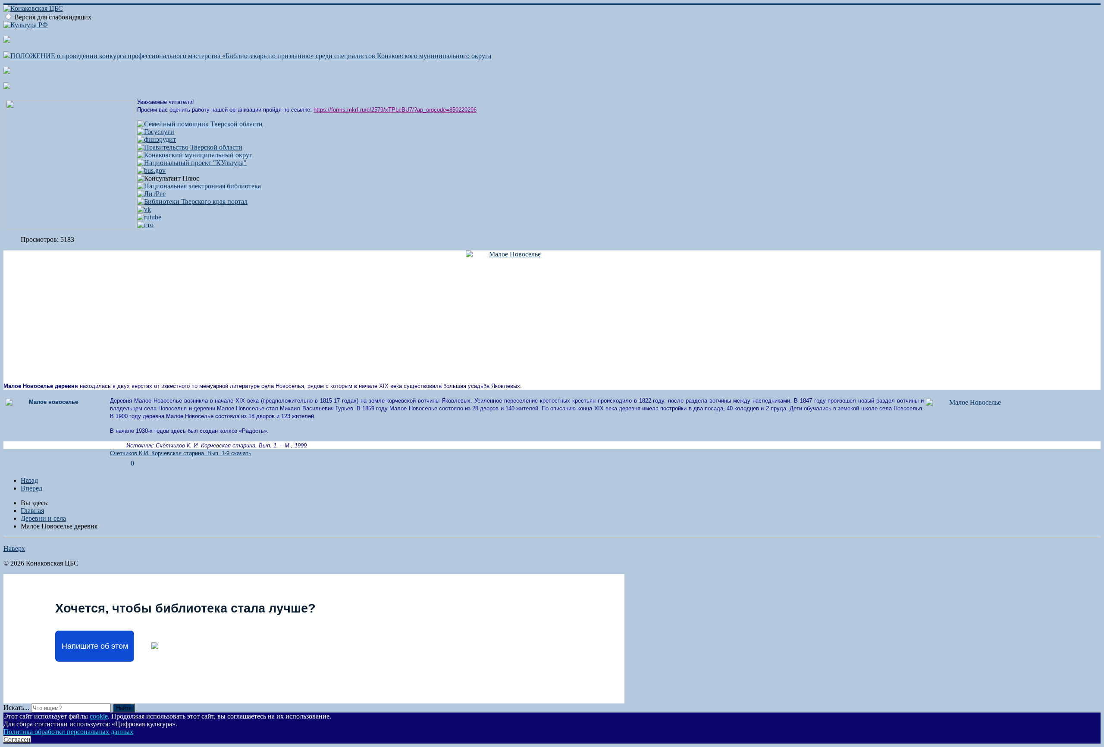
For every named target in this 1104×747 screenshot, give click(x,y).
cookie (99, 716)
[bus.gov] (151, 170)
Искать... (16, 707)
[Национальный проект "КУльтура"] (192, 162)
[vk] (144, 209)
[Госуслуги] (155, 131)
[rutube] (149, 217)
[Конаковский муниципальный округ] (194, 155)
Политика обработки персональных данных (68, 731)
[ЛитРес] (151, 193)
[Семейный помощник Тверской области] (200, 124)
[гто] (145, 224)
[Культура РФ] (25, 24)
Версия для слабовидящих (52, 17)
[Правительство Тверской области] (189, 147)
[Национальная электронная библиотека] (199, 186)
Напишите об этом (95, 646)
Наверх (14, 548)
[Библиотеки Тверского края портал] (192, 201)
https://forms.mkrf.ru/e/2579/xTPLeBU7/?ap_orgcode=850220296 (395, 109)
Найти (124, 708)
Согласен (17, 739)
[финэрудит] (156, 139)
